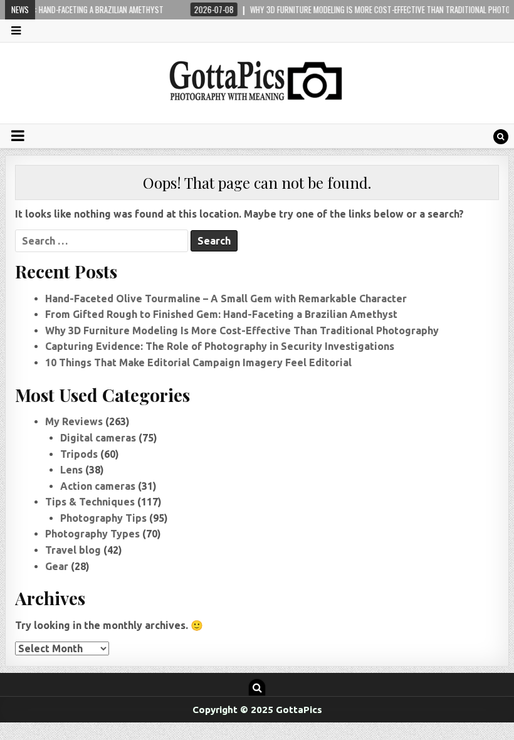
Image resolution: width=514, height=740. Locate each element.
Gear (56, 566)
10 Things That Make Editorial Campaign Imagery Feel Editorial (198, 362)
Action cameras (97, 486)
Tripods (79, 454)
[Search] (500, 136)
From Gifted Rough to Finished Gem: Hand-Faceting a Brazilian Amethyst (221, 314)
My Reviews (74, 421)
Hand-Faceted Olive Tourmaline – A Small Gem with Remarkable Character (226, 298)
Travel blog (73, 550)
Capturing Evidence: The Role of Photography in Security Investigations (219, 346)
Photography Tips (103, 518)
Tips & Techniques (90, 501)
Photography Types (92, 533)
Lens (71, 469)
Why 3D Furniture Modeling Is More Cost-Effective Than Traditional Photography (242, 330)
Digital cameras (98, 437)
